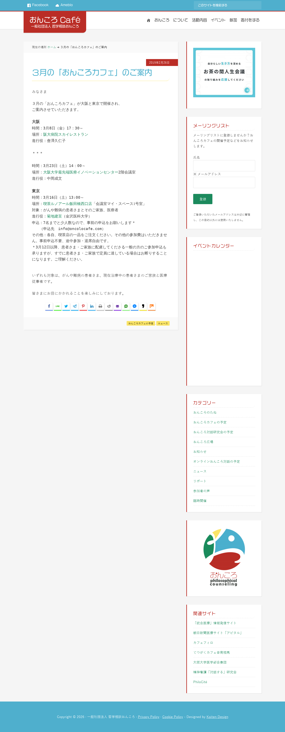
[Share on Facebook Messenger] (134, 306)
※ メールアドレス (207, 174)
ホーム (51, 47)
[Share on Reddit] (109, 306)
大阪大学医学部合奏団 (210, 662)
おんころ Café (54, 19)
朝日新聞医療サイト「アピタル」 (218, 633)
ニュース (163, 323)
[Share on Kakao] (143, 306)
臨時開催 (200, 500)
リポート (200, 481)
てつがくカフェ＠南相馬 (211, 652)
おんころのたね (205, 412)
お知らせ (200, 451)
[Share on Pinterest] (83, 306)
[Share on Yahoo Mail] (117, 306)
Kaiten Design (217, 716)
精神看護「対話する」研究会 (215, 672)
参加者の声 (201, 491)
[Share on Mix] (151, 306)
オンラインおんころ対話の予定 (216, 461)
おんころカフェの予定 (140, 323)
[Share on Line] (57, 306)
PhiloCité (200, 682)
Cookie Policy (172, 716)
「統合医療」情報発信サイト (215, 623)
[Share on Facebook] (49, 306)
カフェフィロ (203, 642)
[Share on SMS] (126, 306)
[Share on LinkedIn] (92, 306)
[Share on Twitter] (66, 306)
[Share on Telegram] (74, 306)
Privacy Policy (148, 716)
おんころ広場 (203, 442)
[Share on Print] (100, 306)
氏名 (196, 157)
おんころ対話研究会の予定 (213, 432)
